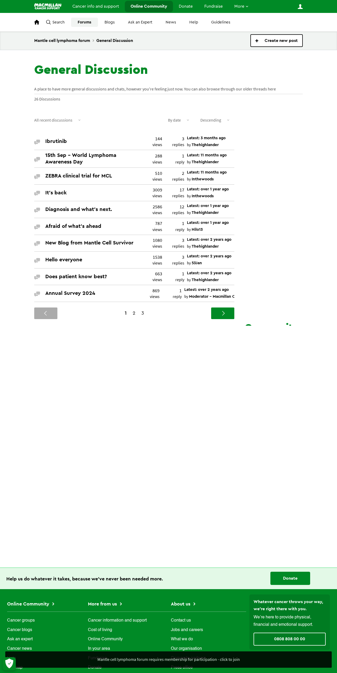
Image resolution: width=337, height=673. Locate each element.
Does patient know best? (76, 276)
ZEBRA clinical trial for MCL (78, 176)
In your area (99, 649)
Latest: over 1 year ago (208, 189)
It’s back (56, 192)
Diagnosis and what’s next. (78, 209)
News (171, 22)
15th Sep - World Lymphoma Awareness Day (80, 159)
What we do (182, 639)
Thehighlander (205, 145)
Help (193, 22)
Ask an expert (20, 639)
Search (58, 22)
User (300, 6)
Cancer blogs (19, 630)
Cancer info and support (95, 6)
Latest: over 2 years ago (209, 240)
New (276, 40)
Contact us (181, 620)
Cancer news (19, 649)
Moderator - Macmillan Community (221, 297)
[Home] (47, 6)
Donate (186, 6)
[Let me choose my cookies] (9, 663)
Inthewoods (203, 179)
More (239, 6)
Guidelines (220, 22)
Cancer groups (21, 620)
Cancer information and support (117, 620)
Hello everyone (63, 259)
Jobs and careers (187, 630)
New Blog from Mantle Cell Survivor (89, 243)
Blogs (110, 22)
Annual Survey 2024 (70, 293)
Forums (84, 22)
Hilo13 (197, 230)
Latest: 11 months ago (207, 155)
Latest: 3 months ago (206, 138)
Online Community (149, 6)
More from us (103, 604)
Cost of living (100, 630)
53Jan (197, 263)
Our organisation (186, 649)
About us (181, 604)
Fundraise (213, 6)
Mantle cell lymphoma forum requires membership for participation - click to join (168, 659)
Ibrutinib (56, 141)
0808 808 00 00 (289, 639)
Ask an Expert (140, 22)
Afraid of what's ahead (73, 226)
